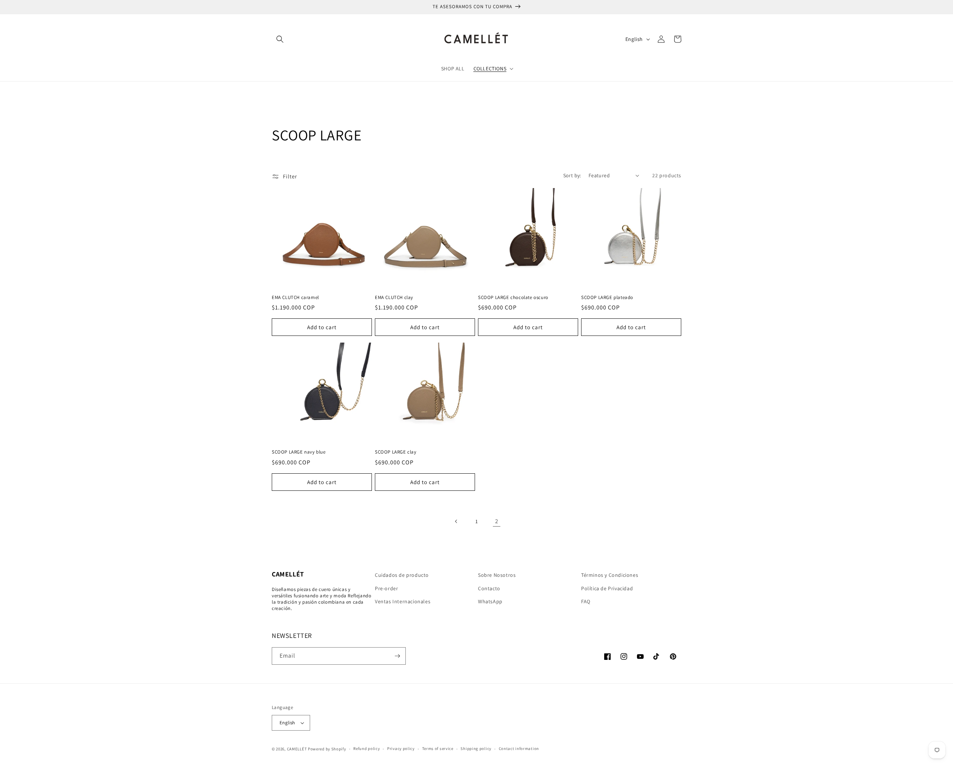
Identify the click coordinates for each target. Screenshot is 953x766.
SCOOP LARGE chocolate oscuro (513, 298)
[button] (280, 39)
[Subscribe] (397, 656)
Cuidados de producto (402, 575)
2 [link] (496, 521)
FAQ (585, 601)
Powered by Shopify (327, 748)
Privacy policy (401, 748)
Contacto (489, 588)
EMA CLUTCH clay (394, 298)
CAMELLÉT (297, 748)
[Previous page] (456, 521)
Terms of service (437, 748)
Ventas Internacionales (402, 601)
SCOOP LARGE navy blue (299, 452)
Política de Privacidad (607, 588)
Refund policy (366, 748)
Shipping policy (475, 748)
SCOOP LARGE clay (396, 452)
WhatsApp (490, 601)
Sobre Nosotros (497, 575)
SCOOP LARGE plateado (607, 298)
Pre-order (386, 588)
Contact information (519, 748)
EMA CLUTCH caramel (295, 298)
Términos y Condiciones (609, 575)
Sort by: (572, 175)
